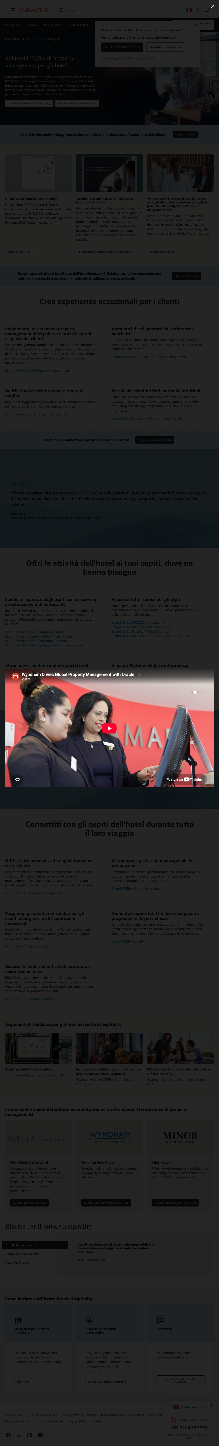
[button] (213, 6)
